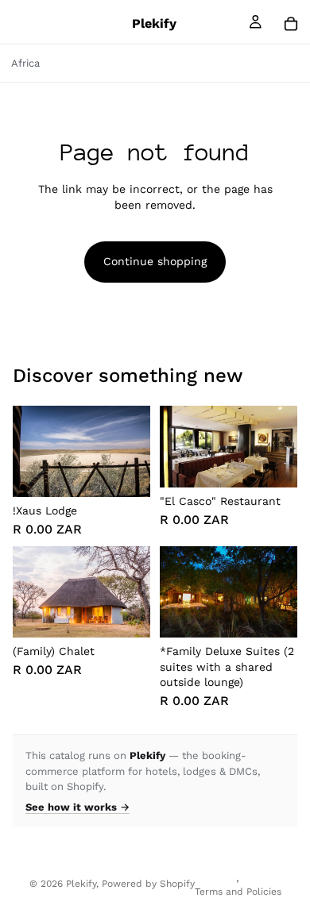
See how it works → (77, 807)
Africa (25, 63)
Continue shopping (155, 261)
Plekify (81, 883)
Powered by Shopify (148, 883)
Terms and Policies (238, 891)
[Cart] (290, 23)
